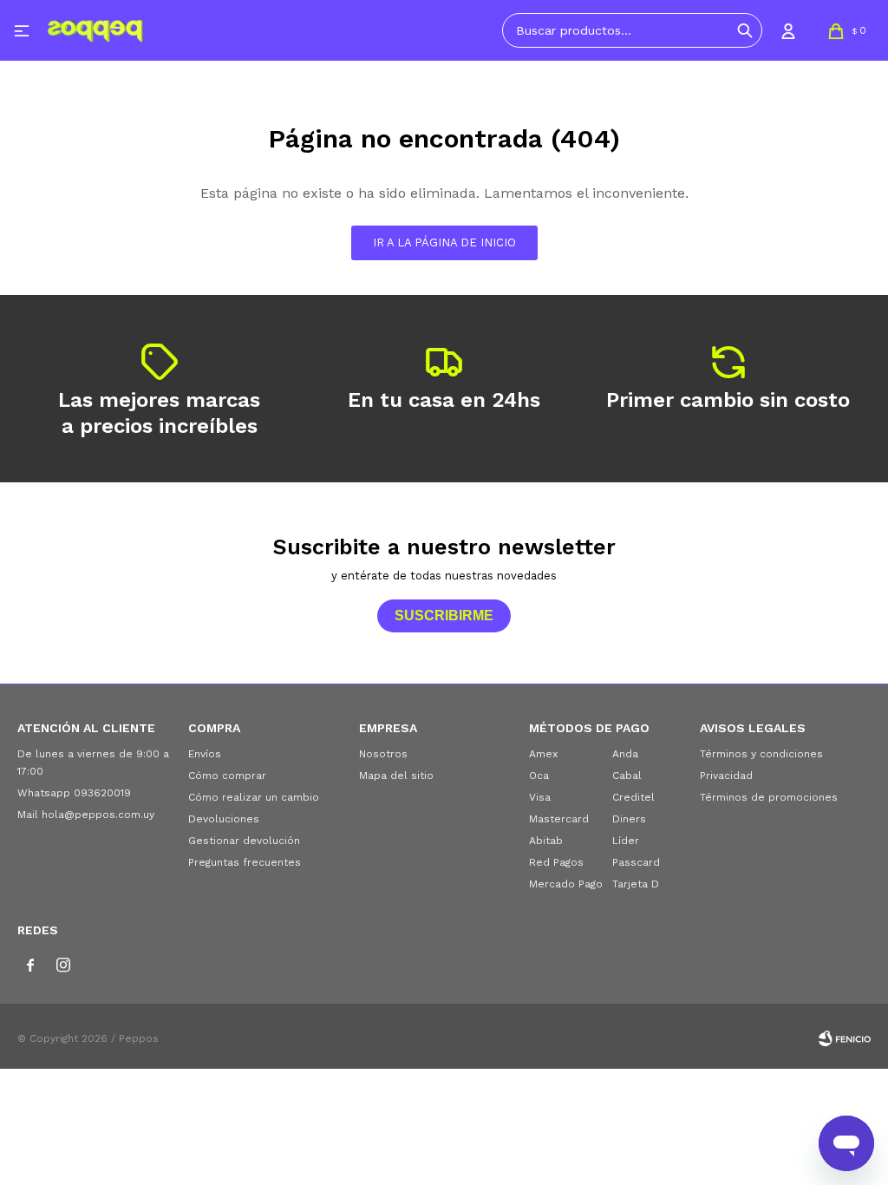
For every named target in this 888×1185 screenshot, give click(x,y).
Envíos (204, 754)
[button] (745, 30)
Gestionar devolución (244, 841)
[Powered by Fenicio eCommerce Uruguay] (845, 1038)
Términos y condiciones (761, 754)
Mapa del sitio (396, 775)
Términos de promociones (769, 797)
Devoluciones (223, 819)
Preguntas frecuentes (244, 862)
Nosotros (383, 754)
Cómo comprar (227, 775)
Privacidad (726, 775)
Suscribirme (444, 615)
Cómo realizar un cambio (253, 797)
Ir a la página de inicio (444, 242)
